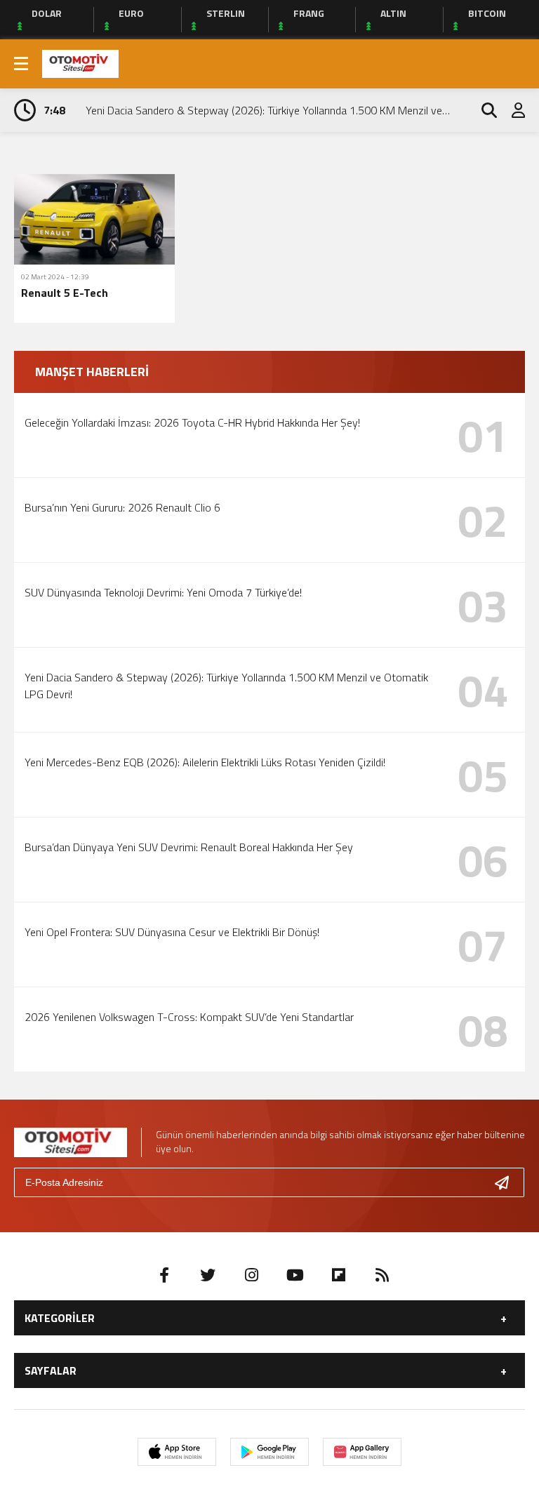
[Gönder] (507, 1182)
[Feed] (382, 1275)
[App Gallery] (362, 1452)
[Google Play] (269, 1452)
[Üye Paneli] (511, 110)
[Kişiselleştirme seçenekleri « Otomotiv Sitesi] (80, 62)
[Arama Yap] (483, 110)
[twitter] (207, 1275)
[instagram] (251, 1275)
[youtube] (295, 1275)
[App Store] (177, 1452)
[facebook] (164, 1275)
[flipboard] (338, 1275)
